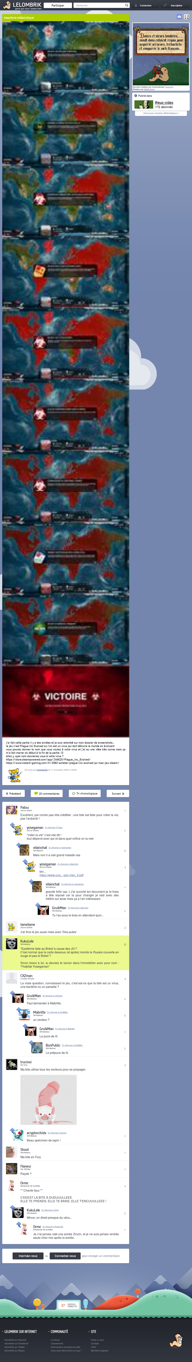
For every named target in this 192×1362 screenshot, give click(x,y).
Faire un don (97, 1339)
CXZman (26, 975)
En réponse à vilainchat (68, 864)
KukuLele (27, 941)
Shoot (24, 1149)
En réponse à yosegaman (60, 847)
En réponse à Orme (50, 1210)
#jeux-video (164, 102)
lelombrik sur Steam (14, 1350)
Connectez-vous (65, 1256)
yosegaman (42, 769)
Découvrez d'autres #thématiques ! (161, 113)
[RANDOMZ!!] (187, 17)
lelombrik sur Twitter (14, 1346)
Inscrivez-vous (28, 1256)
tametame (27, 924)
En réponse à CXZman (52, 995)
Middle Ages (149, 89)
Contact (95, 1343)
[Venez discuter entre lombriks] (179, 17)
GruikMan (59, 907)
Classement (57, 1343)
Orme (24, 1183)
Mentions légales (99, 1350)
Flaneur (25, 1166)
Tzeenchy (169, 87)
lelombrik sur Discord (15, 1339)
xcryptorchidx (36, 1133)
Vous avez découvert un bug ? (66, 1350)
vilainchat (40, 847)
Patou (24, 807)
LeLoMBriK (175, 1341)
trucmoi (26, 1062)
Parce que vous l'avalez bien (28, 9)
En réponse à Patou (54, 827)
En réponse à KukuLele (53, 1226)
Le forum (55, 1339)
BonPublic (53, 1045)
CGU (93, 1346)
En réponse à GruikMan (57, 1012)
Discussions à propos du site (65, 1346)
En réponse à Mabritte (65, 1028)
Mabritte (39, 1012)
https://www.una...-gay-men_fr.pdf (61, 875)
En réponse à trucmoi (57, 1132)
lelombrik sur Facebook (16, 1343)
